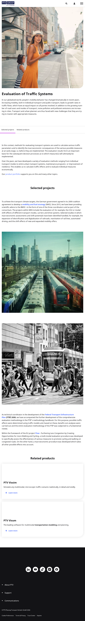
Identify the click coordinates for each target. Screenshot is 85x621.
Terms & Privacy (21, 615)
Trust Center (31, 615)
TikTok (42, 569)
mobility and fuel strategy (33, 204)
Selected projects (7, 130)
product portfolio (13, 174)
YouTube (35, 569)
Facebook (56, 569)
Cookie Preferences (8, 615)
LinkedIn (28, 569)
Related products (23, 130)
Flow (37, 433)
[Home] (8, 3)
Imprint (39, 615)
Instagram (49, 569)
